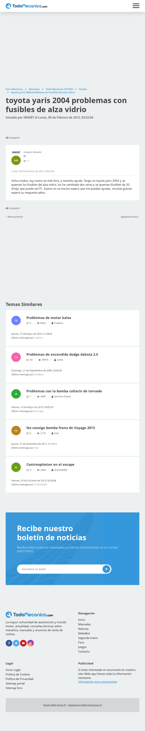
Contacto (84, 651)
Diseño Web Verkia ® (54, 705)
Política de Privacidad (19, 679)
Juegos (82, 647)
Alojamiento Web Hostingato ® (85, 705)
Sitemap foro (14, 688)
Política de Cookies (18, 674)
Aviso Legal (13, 670)
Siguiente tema (129, 216)
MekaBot (84, 633)
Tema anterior (15, 216)
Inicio (81, 620)
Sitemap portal (15, 683)
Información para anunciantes (97, 682)
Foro (81, 642)
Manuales (84, 624)
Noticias (83, 629)
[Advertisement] (72, 49)
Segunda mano (88, 638)
